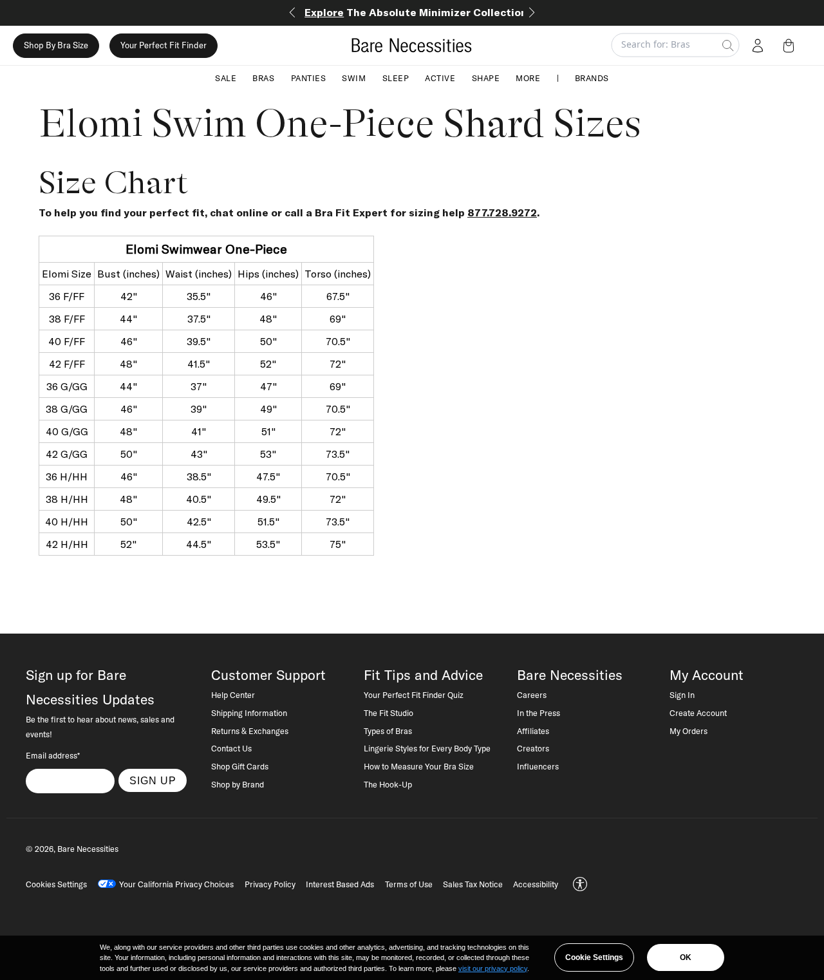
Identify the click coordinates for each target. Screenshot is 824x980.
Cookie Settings (594, 957)
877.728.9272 (502, 212)
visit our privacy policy (492, 968)
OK (685, 957)
